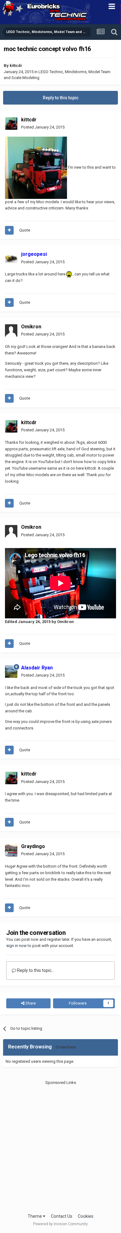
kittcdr (16, 65)
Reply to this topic (60, 97)
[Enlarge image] (69, 274)
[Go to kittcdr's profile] (11, 123)
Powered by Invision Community (60, 1224)
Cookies (85, 1216)
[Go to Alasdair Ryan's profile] (11, 671)
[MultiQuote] (9, 230)
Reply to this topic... (35, 970)
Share (30, 1003)
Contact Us (61, 1216)
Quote (24, 230)
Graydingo (33, 846)
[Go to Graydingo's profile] (11, 850)
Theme (35, 1216)
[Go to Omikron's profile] (11, 330)
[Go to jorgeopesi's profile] (11, 258)
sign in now (16, 945)
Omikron (31, 327)
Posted (43, 127)
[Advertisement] (60, 1146)
